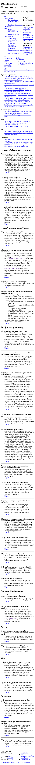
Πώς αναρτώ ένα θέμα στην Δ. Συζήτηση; (16, 76)
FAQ (2, 762)
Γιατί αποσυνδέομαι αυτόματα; (27, 32)
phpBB (10, 756)
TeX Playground (26, 762)
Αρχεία (8, 26)
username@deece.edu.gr (16, 258)
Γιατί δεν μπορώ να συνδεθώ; (28, 28)
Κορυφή (6, 172)
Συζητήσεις (9, 18)
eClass (12, 42)
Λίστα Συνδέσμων (13, 53)
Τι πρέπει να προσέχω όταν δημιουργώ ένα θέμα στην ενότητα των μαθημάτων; (18, 79)
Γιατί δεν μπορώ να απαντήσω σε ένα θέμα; (17, 101)
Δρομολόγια (15, 49)
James (11, 759)
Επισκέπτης (21, 59)
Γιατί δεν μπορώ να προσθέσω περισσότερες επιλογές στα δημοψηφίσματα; (17, 90)
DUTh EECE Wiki (14, 35)
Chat (19, 58)
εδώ (32, 649)
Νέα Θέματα (24, 758)
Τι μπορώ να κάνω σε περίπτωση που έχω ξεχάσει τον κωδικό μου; (28, 38)
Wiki (7, 28)
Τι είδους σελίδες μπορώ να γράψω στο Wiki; (18, 131)
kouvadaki (10, 758)
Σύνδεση (22, 61)
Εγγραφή (22, 65)
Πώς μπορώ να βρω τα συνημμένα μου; (16, 146)
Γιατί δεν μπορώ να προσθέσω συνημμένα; (17, 93)
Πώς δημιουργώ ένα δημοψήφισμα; (15, 88)
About (17, 762)
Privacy (12, 762)
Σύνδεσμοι (9, 36)
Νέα (22, 754)
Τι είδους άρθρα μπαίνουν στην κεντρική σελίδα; (19, 105)
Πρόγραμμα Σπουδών (14, 31)
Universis (12, 45)
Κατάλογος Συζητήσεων (15, 25)
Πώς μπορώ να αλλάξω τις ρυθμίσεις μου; (27, 48)
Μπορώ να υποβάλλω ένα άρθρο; (14, 106)
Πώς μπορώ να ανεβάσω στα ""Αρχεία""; (16, 126)
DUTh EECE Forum (10, 618)
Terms (7, 762)
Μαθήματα (11, 30)
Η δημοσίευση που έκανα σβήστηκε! (15, 103)
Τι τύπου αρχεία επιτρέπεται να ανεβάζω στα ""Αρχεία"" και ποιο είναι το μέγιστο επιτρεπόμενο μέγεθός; (17, 123)
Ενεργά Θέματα (13, 20)
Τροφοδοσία (24, 753)
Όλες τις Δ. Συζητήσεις (27, 756)
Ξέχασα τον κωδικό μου (27, 63)
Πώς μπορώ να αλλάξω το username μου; (8, 65)
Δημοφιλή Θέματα (13, 21)
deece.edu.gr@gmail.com (12, 268)
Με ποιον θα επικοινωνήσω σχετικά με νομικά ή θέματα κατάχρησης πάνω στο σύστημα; (18, 112)
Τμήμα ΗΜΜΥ (13, 39)
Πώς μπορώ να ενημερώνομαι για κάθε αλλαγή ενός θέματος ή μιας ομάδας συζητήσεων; (18, 99)
